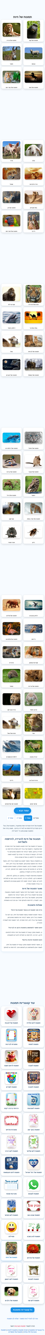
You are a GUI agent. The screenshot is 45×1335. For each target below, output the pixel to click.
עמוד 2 (19, 818)
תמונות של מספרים (15, 1332)
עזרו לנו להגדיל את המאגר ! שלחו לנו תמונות (22, 1319)
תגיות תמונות (23, 1330)
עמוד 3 (10, 818)
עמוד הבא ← (22, 811)
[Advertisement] (22, 7)
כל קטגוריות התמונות (22, 1310)
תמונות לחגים (12, 1330)
